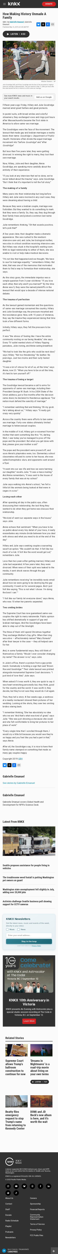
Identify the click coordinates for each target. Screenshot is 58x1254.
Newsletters (10, 1238)
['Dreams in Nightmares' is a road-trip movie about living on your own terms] (41, 1050)
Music (12, 929)
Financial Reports (37, 1209)
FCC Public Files (36, 1235)
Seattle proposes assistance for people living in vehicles (26, 867)
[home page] (14, 5)
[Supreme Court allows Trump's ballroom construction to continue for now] (16, 1050)
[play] (4, 1250)
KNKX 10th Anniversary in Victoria (29, 1002)
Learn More (29, 1021)
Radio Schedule (12, 1221)
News (23, 929)
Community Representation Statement (36, 1217)
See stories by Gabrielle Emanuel (19, 783)
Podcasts (9, 1232)
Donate (48, 4)
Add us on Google (44, 97)
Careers (33, 1198)
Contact (8, 1204)
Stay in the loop (29, 941)
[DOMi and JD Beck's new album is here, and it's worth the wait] (41, 1101)
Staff (7, 1209)
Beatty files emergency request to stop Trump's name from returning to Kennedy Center (15, 1120)
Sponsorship (35, 1204)
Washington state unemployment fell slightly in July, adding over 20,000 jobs (28, 891)
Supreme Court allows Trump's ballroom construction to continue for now (15, 1067)
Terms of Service (37, 1224)
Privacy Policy (36, 946)
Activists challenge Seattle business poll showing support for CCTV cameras (27, 903)
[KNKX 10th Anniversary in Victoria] (29, 974)
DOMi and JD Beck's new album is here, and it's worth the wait (41, 1116)
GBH (20, 759)
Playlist (8, 1226)
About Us (9, 1198)
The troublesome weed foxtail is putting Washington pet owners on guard (28, 879)
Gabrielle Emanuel (17, 22)
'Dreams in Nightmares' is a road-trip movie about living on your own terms (40, 1067)
